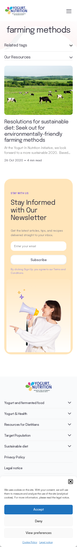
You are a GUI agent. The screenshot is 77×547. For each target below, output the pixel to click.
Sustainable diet (16, 446)
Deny (38, 521)
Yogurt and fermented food (24, 403)
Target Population (17, 435)
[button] (70, 481)
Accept (38, 509)
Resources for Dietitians (21, 424)
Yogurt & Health (15, 413)
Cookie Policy (29, 542)
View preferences (39, 533)
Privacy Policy (14, 457)
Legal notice (46, 542)
